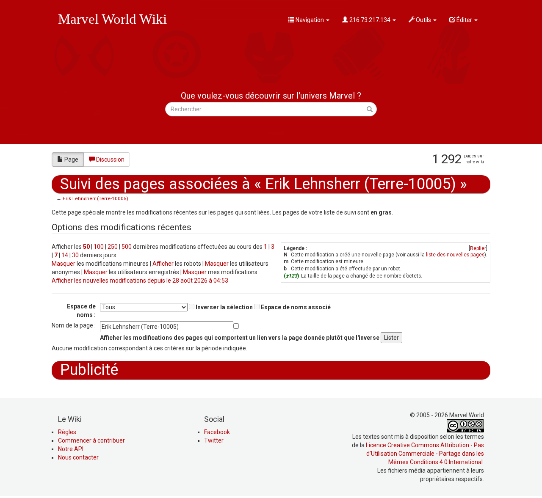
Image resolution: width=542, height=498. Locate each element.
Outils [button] (423, 20)
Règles (67, 432)
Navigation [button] (309, 20)
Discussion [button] (110, 159)
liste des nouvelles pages (455, 255)
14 (64, 255)
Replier (478, 248)
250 (113, 246)
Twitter (214, 440)
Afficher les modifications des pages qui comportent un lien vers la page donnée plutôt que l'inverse (239, 337)
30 (75, 255)
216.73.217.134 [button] (370, 20)
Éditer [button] (464, 20)
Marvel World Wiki (112, 19)
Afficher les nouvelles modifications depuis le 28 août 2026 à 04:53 (140, 280)
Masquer (63, 263)
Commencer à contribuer (91, 440)
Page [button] (71, 159)
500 (127, 246)
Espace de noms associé (296, 307)
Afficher (163, 263)
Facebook (217, 432)
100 (99, 246)
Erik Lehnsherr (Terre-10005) (95, 198)
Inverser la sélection (224, 307)
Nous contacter (78, 457)
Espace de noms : (81, 310)
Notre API (70, 449)
